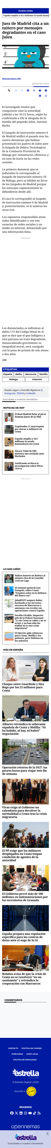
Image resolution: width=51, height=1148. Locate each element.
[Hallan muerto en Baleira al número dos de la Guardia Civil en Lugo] (9, 578)
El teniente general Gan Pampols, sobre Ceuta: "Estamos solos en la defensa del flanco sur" (30, 591)
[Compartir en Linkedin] (40, 95)
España (7, 374)
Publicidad (17, 1054)
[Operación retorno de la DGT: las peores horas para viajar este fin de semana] (25, 751)
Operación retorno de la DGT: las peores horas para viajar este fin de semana (24, 770)
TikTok (20, 393)
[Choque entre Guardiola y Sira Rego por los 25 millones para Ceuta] (25, 668)
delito (18, 374)
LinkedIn (31, 393)
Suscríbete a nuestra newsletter (20, 399)
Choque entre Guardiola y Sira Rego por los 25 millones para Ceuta (23, 687)
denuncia (30, 374)
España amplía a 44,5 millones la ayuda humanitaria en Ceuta (27, 441)
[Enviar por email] (16, 90)
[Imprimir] (22, 90)
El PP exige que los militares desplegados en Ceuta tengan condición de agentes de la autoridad (22, 855)
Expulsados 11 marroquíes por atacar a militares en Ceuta (29, 429)
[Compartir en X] (34, 90)
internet (37, 379)
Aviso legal (32, 1054)
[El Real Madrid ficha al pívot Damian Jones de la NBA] (9, 417)
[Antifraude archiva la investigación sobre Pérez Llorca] (9, 466)
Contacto (13, 1048)
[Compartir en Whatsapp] (46, 95)
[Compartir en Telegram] (46, 90)
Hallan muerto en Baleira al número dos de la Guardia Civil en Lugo (30, 578)
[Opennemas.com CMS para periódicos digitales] (25, 1130)
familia (44, 374)
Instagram (9, 393)
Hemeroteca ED (11, 79)
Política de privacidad (25, 1060)
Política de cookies (32, 1048)
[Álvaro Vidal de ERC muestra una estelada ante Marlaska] (9, 454)
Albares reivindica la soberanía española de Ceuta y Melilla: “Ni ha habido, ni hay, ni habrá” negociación (24, 729)
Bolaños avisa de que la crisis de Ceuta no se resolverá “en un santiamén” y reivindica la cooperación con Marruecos (24, 978)
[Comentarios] (9, 90)
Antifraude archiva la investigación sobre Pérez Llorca (29, 466)
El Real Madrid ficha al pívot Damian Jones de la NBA (30, 415)
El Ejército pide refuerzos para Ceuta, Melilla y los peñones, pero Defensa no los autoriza (29, 636)
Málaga (13, 379)
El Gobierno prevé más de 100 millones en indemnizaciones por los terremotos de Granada (25, 897)
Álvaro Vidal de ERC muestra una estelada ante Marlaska (29, 453)
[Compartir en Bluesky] (40, 90)
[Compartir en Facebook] (28, 90)
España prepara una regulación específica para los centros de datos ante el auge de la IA (23, 937)
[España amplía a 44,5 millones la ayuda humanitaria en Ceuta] (9, 442)
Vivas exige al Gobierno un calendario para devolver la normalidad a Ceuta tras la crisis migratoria (24, 812)
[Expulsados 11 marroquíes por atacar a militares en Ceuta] (9, 429)
